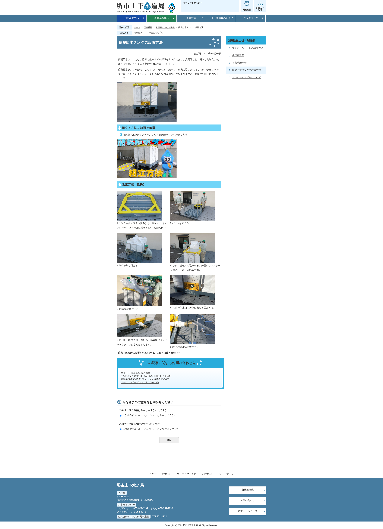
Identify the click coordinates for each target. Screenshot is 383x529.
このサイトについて (160, 474)
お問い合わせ (247, 500)
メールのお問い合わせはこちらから (140, 382)
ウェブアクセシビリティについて (195, 474)
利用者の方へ (131, 18)
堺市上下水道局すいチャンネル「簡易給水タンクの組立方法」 (156, 134)
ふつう (150, 415)
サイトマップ (226, 474)
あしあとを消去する (161, 33)
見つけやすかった (131, 429)
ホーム (137, 27)
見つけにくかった (169, 429)
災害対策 (191, 18)
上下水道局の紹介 (221, 18)
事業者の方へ (161, 18)
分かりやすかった (131, 415)
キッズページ (251, 18)
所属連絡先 (248, 489)
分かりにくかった (169, 415)
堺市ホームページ (247, 511)
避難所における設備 (165, 27)
